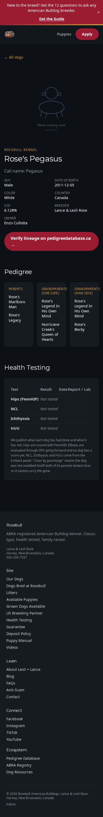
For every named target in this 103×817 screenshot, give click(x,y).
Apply (87, 34)
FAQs (10, 683)
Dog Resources (19, 771)
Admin (11, 804)
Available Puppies (22, 599)
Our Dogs (14, 578)
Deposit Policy (18, 633)
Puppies (64, 34)
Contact (13, 696)
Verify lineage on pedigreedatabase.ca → (51, 241)
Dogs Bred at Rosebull (26, 585)
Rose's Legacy (15, 317)
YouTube (13, 739)
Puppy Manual (19, 640)
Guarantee (15, 626)
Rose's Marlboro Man (17, 301)
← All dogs (13, 57)
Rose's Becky (80, 327)
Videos (12, 647)
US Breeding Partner (24, 613)
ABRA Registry (18, 765)
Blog (10, 676)
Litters (11, 592)
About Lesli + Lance (23, 669)
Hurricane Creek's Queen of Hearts (50, 332)
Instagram (15, 725)
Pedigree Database (23, 758)
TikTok (11, 732)
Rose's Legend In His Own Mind (51, 308)
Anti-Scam (15, 689)
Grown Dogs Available (25, 606)
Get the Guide (51, 18)
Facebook (14, 718)
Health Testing (19, 619)
